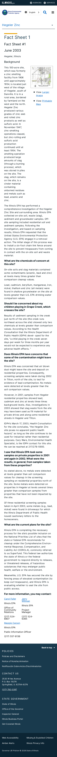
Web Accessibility (10, 738)
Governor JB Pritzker (10, 751)
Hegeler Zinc (11, 25)
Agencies (37, 3)
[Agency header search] (45, 12)
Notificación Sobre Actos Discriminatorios (21, 666)
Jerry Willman (26, 599)
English (32, 12)
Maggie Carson (12, 623)
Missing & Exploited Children (40, 738)
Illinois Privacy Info (35, 743)
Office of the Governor (12, 709)
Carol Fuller (10, 598)
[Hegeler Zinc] (51, 25)
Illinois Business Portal (12, 719)
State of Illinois (9, 704)
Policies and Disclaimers (13, 656)
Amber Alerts (8, 743)
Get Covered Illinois (11, 724)
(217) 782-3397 (9, 689)
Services (51, 3)
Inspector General (10, 714)
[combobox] (34, 12)
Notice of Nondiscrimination (15, 661)
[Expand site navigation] (53, 12)
